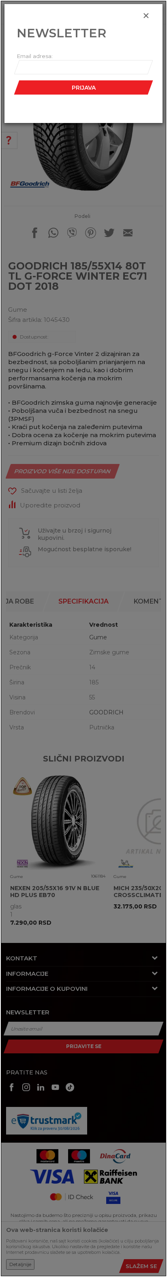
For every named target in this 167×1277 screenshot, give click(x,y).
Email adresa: (35, 56)
